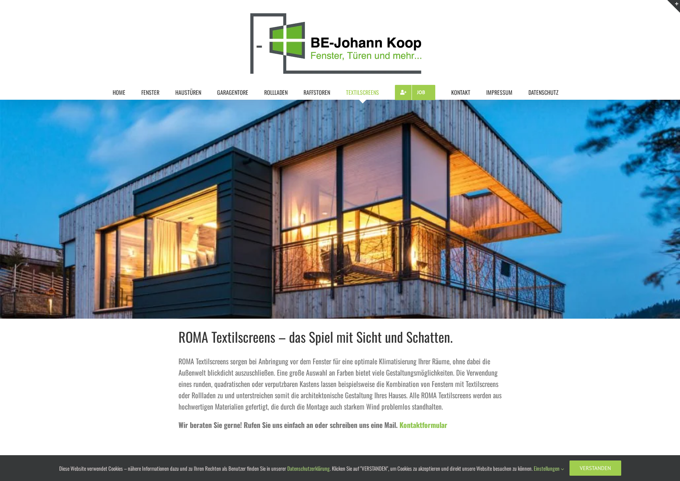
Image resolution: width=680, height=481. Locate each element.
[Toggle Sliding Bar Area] (673, 6)
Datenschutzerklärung (308, 468)
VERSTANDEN (595, 468)
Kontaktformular (423, 424)
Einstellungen (547, 468)
